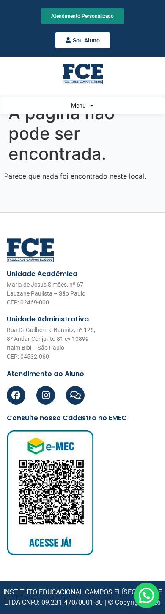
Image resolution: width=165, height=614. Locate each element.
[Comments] (75, 395)
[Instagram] (45, 395)
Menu (78, 105)
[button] (146, 595)
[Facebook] (16, 395)
